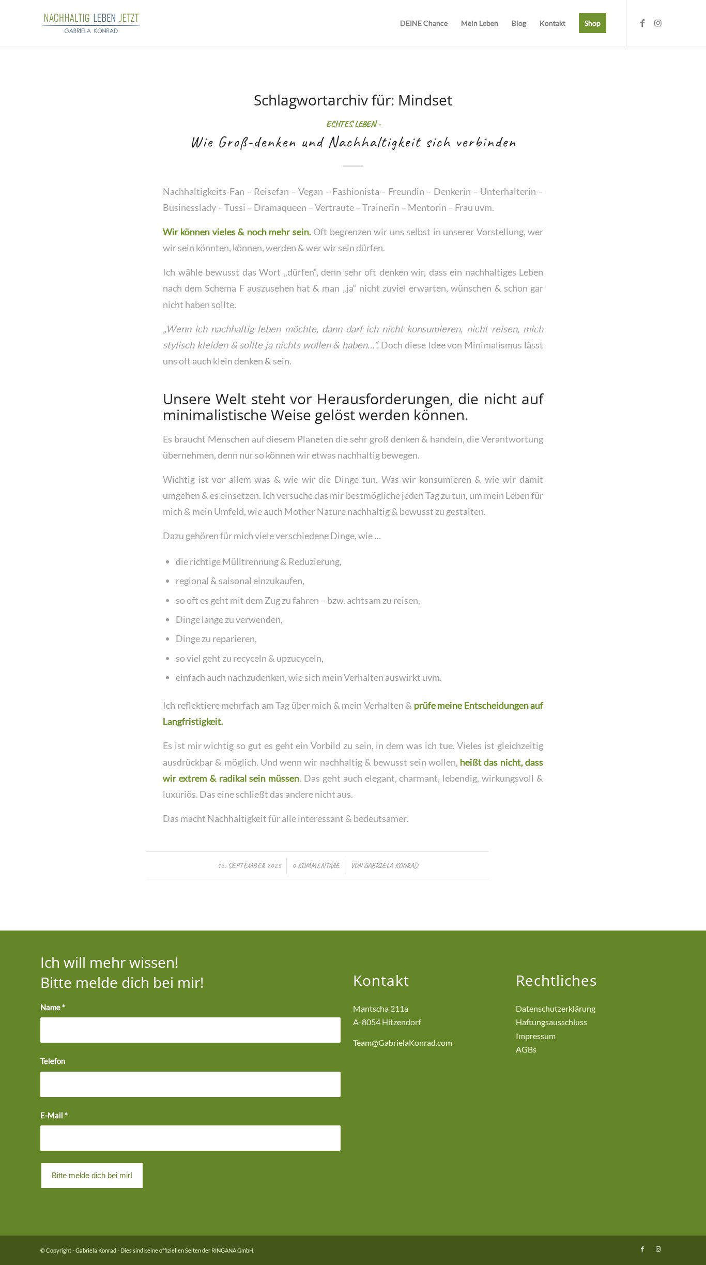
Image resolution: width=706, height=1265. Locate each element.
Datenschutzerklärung (555, 1008)
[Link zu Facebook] (642, 23)
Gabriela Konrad (391, 865)
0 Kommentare (316, 865)
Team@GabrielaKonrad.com (402, 1042)
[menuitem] (423, 23)
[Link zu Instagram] (658, 23)
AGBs (526, 1049)
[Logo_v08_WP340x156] (91, 23)
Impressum (536, 1036)
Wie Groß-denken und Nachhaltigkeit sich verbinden (353, 141)
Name (52, 1007)
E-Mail (54, 1115)
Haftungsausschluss (551, 1022)
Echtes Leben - (353, 123)
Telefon (52, 1060)
